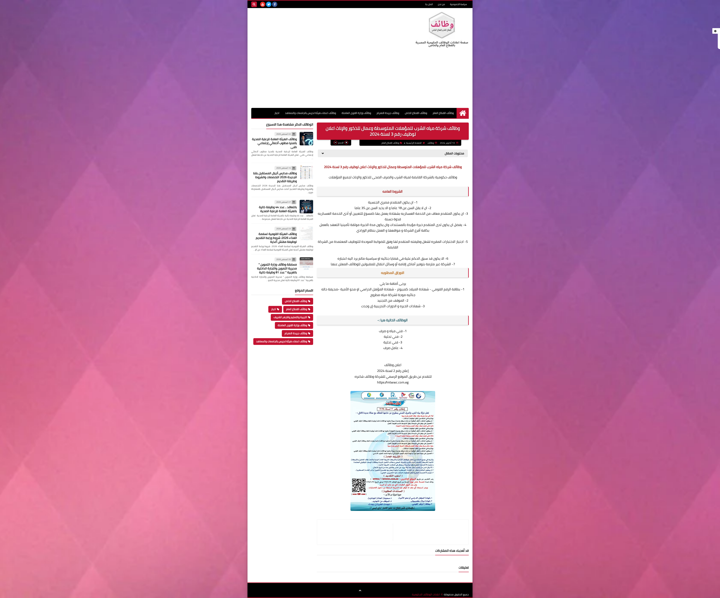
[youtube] (262, 4)
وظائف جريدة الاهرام (388, 113)
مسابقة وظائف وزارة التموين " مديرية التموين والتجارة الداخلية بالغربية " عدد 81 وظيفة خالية (277, 268)
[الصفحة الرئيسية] (463, 113)
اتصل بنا (429, 4)
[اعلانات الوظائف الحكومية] (441, 30)
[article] (357, 532)
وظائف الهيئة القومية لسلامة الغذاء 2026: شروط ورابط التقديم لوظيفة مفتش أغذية (276, 237)
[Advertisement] (360, 80)
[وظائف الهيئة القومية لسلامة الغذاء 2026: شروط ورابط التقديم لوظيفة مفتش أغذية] (306, 233)
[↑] (360, 590)
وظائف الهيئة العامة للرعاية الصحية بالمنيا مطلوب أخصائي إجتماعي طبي (274, 143)
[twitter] (268, 4)
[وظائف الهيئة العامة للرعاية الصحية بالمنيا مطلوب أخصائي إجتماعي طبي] (306, 138)
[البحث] (254, 4)
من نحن (441, 4)
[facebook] (274, 4)
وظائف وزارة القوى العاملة (356, 113)
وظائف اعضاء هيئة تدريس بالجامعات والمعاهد (310, 113)
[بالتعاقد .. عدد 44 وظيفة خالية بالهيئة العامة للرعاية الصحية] (306, 206)
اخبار (276, 113)
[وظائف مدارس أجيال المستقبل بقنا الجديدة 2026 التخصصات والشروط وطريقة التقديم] (306, 172)
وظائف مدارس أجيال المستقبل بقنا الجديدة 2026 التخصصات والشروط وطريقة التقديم (275, 177)
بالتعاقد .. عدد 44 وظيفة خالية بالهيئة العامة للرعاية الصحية (278, 209)
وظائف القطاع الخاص (416, 113)
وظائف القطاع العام (443, 113)
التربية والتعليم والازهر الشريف (290, 317)
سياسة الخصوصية (458, 4)
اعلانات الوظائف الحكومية (426, 595)
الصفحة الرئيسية (414, 143)
